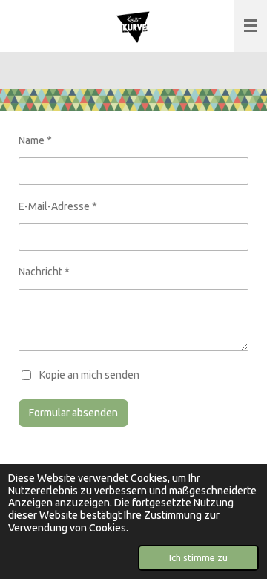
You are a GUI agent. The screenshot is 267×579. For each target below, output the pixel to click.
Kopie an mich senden (89, 374)
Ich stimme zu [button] (198, 557)
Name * (35, 140)
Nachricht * (44, 272)
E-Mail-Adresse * (58, 206)
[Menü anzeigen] (250, 26)
